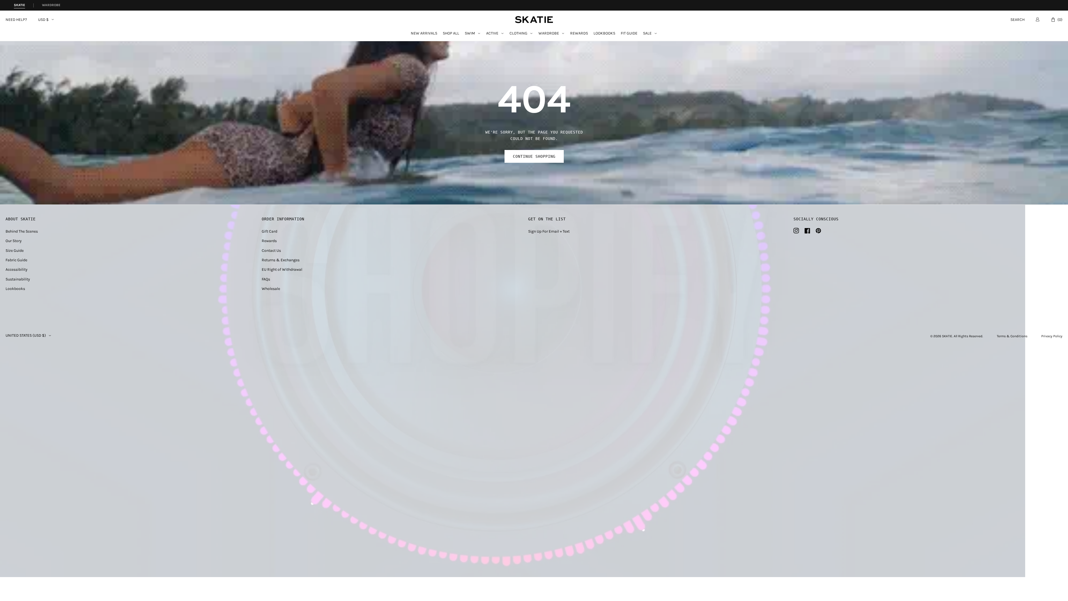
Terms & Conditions (1012, 336)
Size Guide (15, 250)
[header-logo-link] (534, 19)
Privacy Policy (1051, 336)
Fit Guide (629, 33)
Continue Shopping (534, 156)
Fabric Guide (16, 260)
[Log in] (1037, 19)
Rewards (579, 33)
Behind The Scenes (22, 231)
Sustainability (18, 279)
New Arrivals (424, 33)
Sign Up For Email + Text (549, 231)
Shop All (451, 33)
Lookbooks (604, 33)
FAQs (266, 279)
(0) (1059, 19)
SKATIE (947, 336)
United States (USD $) (26, 336)
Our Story (14, 240)
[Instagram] (796, 230)
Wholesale (271, 288)
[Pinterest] (818, 230)
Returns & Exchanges (281, 260)
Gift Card (269, 231)
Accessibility (17, 269)
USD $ (43, 20)
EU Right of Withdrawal (282, 269)
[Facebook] (807, 230)
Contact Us (271, 250)
